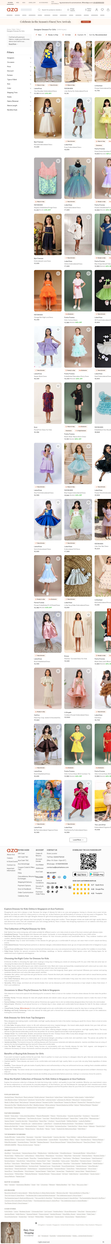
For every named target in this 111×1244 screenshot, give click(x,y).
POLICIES (39, 877)
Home (9, 29)
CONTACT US (52, 850)
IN (103, 1242)
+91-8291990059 (98, 2)
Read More (12, 44)
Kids (23, 2)
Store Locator (52, 853)
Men (17, 2)
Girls (18, 29)
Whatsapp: (57, 864)
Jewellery (32, 2)
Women (10, 2)
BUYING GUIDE (23, 850)
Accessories (43, 2)
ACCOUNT (40, 850)
